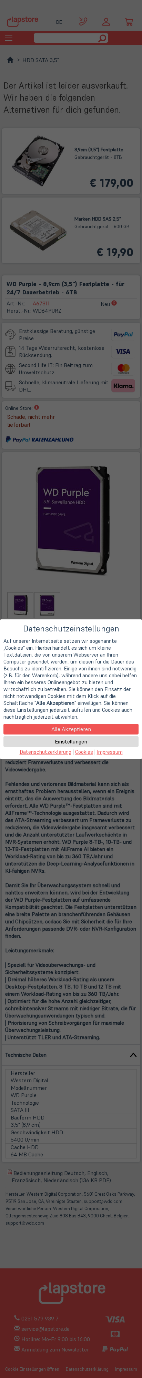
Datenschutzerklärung (45, 752)
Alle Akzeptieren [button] (71, 729)
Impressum (110, 752)
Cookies (84, 752)
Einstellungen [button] (71, 741)
